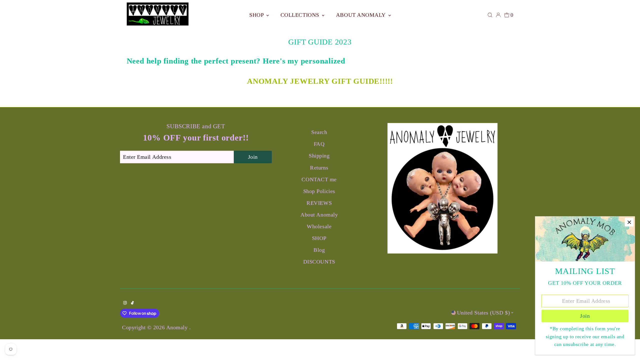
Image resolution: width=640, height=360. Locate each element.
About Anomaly (361, 15)
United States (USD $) (483, 313)
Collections (300, 15)
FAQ (319, 144)
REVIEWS (319, 203)
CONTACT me (319, 179)
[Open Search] (490, 15)
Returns (319, 167)
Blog (319, 250)
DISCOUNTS (319, 261)
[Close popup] (629, 222)
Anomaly (177, 327)
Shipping (319, 155)
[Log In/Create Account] (498, 15)
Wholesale (319, 226)
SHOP (257, 15)
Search (319, 132)
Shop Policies (319, 191)
